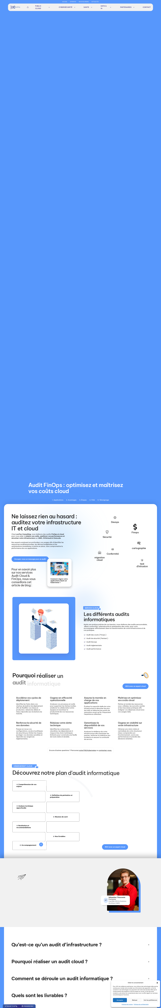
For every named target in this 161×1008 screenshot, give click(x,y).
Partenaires (125, 7)
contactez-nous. (105, 750)
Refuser (134, 1000)
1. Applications (57, 500)
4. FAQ (92, 500)
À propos (73, 1)
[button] (157, 983)
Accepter (120, 1000)
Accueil (64, 1)
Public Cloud (38, 7)
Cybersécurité (65, 7)
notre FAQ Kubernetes (87, 750)
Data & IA (104, 7)
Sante (86, 7)
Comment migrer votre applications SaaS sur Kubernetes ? (59, 581)
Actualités (95, 1)
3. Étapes (83, 500)
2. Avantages (71, 500)
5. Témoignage (103, 500)
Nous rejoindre (84, 1)
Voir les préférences (150, 1000)
